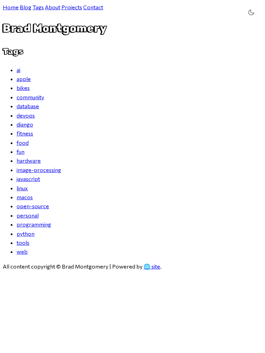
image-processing (39, 170)
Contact (93, 7)
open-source (33, 206)
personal (28, 215)
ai (18, 70)
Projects (71, 7)
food (23, 142)
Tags (38, 7)
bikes (23, 87)
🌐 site (152, 266)
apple (24, 78)
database (28, 106)
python (26, 233)
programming (34, 224)
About (52, 7)
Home (11, 7)
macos (25, 197)
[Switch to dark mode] (251, 12)
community (30, 97)
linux (22, 188)
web (22, 251)
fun (20, 151)
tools (23, 242)
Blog (25, 7)
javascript (28, 178)
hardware (29, 160)
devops (26, 115)
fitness (25, 133)
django (25, 124)
